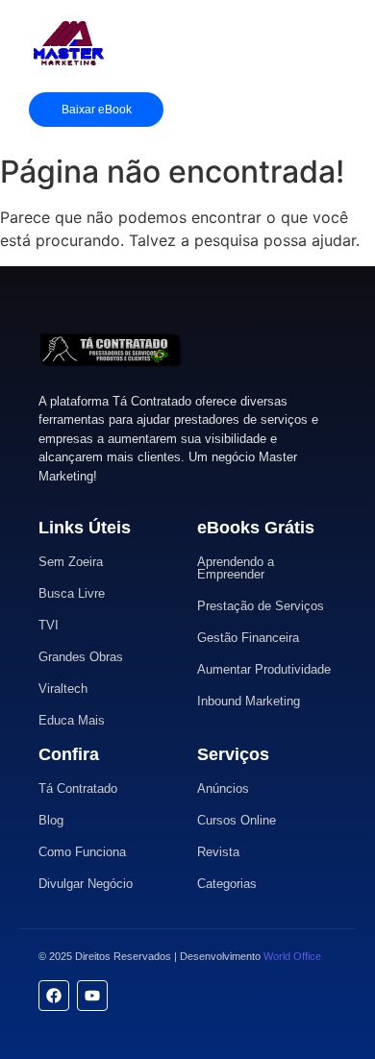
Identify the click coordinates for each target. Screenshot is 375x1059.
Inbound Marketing (248, 701)
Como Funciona (82, 852)
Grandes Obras (80, 657)
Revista (218, 852)
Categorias (227, 883)
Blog (50, 820)
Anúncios (223, 788)
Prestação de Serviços (260, 606)
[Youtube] (92, 995)
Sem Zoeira (70, 561)
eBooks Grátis (255, 527)
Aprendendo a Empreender (235, 567)
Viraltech (63, 688)
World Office (292, 956)
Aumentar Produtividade (264, 669)
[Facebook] (53, 995)
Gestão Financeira (248, 637)
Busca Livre (71, 593)
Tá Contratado (77, 788)
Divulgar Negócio (85, 883)
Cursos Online (236, 820)
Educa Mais (71, 720)
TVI (48, 625)
